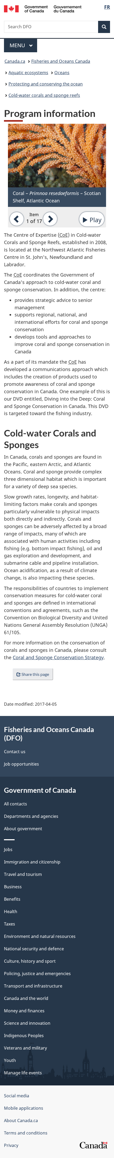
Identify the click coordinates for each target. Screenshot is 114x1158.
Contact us (14, 751)
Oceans (61, 72)
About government (23, 829)
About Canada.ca (21, 1120)
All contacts (15, 804)
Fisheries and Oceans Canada (60, 61)
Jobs (8, 849)
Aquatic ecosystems (28, 72)
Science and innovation (27, 1023)
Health (10, 911)
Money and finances (24, 1011)
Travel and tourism (23, 874)
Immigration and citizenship (32, 862)
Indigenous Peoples (24, 1035)
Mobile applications (23, 1108)
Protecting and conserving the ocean (45, 84)
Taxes (9, 924)
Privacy (11, 1145)
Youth (10, 1060)
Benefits (12, 899)
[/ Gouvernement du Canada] (43, 8)
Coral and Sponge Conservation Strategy (58, 657)
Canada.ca (15, 61)
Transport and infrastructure (33, 986)
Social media (16, 1096)
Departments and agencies (31, 816)
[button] (16, 218)
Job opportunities (21, 764)
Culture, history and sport (30, 961)
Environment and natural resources (40, 936)
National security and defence (34, 949)
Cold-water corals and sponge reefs (44, 95)
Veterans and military (25, 1048)
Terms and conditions (25, 1133)
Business (13, 887)
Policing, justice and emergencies (37, 973)
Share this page (35, 674)
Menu (18, 45)
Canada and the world (26, 998)
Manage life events (23, 1073)
